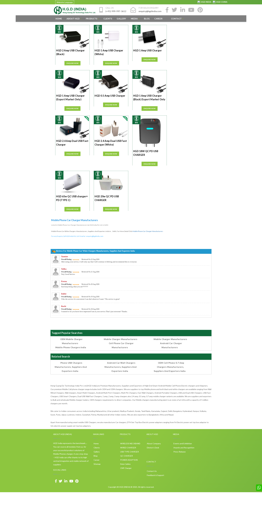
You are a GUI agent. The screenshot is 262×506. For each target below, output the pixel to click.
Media (134, 18)
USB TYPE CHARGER (129, 452)
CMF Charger (126, 468)
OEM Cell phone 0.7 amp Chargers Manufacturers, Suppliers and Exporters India (170, 367)
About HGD (73, 18)
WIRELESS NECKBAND (130, 443)
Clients (107, 18)
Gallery (121, 18)
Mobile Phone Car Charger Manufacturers (148, 231)
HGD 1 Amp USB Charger (147, 50)
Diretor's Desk (152, 447)
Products (91, 18)
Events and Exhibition (182, 443)
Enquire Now (72, 63)
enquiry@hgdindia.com (94, 236)
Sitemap (97, 464)
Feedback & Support (155, 475)
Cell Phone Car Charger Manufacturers (121, 345)
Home (59, 18)
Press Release (179, 452)
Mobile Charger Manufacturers (120, 339)
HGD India (206, 2)
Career (158, 18)
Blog (147, 18)
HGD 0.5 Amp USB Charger (110, 95)
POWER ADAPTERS (129, 460)
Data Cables (125, 464)
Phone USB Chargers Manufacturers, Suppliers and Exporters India (71, 367)
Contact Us (151, 471)
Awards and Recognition (183, 447)
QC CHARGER (126, 456)
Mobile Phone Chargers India (70, 347)
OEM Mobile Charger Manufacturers (71, 341)
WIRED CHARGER (128, 447)
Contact (176, 18)
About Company (153, 443)
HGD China (221, 2)
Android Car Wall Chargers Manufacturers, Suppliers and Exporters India (121, 367)
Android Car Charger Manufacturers (171, 345)
